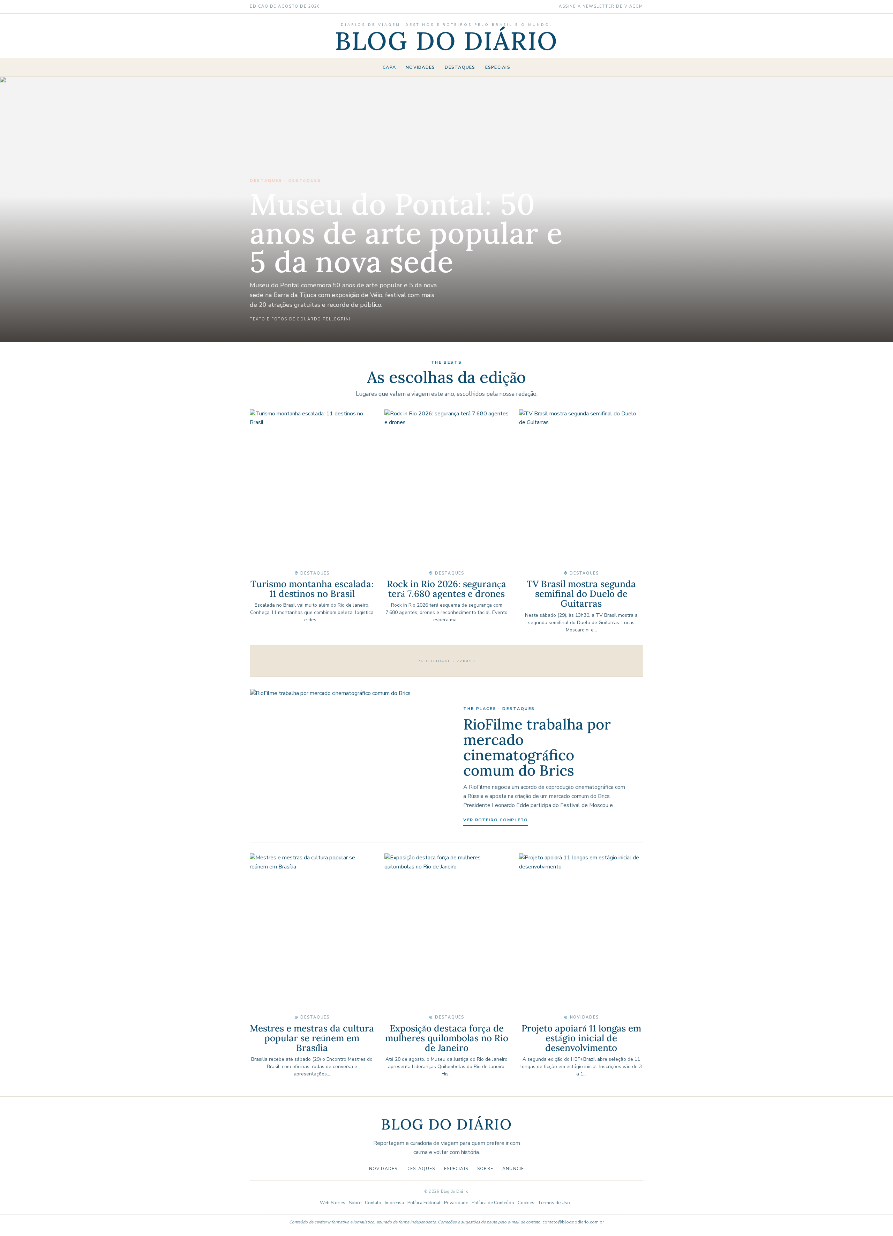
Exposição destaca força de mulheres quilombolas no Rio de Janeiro (446, 1037)
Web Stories (332, 1203)
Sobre (485, 1168)
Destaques (460, 67)
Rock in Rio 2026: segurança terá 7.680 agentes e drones (446, 588)
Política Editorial (424, 1203)
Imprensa (394, 1203)
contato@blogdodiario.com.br (573, 1222)
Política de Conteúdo (493, 1203)
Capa (389, 67)
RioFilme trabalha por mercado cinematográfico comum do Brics (537, 747)
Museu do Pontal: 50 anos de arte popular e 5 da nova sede (406, 232)
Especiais (497, 67)
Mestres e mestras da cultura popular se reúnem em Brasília (312, 1037)
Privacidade (456, 1203)
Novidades (420, 67)
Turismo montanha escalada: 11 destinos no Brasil (312, 588)
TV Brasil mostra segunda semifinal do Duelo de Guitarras (581, 593)
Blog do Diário (446, 41)
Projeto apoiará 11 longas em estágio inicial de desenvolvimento (581, 1037)
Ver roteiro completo (495, 820)
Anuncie (513, 1168)
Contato (373, 1203)
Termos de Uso (554, 1203)
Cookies (526, 1203)
